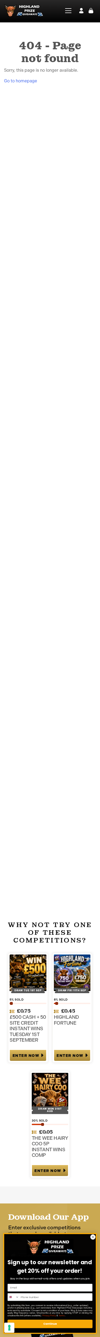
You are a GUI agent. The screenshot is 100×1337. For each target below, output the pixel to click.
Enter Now (26, 1055)
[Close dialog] (93, 1237)
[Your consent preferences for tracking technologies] (9, 1328)
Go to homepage (20, 80)
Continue (50, 1324)
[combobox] (13, 1297)
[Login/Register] (81, 10)
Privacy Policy (49, 1315)
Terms (62, 1315)
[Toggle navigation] (66, 11)
